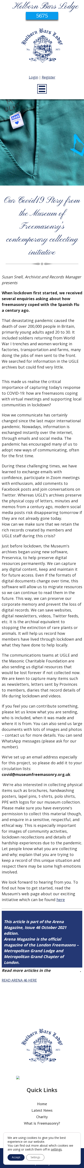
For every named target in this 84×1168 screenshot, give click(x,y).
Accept (16, 1157)
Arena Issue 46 (66, 970)
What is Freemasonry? (42, 1123)
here (60, 899)
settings (56, 1149)
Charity (42, 1116)
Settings (35, 1157)
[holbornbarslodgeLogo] (42, 47)
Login (33, 77)
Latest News (42, 1110)
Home (42, 1103)
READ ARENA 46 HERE (19, 980)
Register (48, 77)
